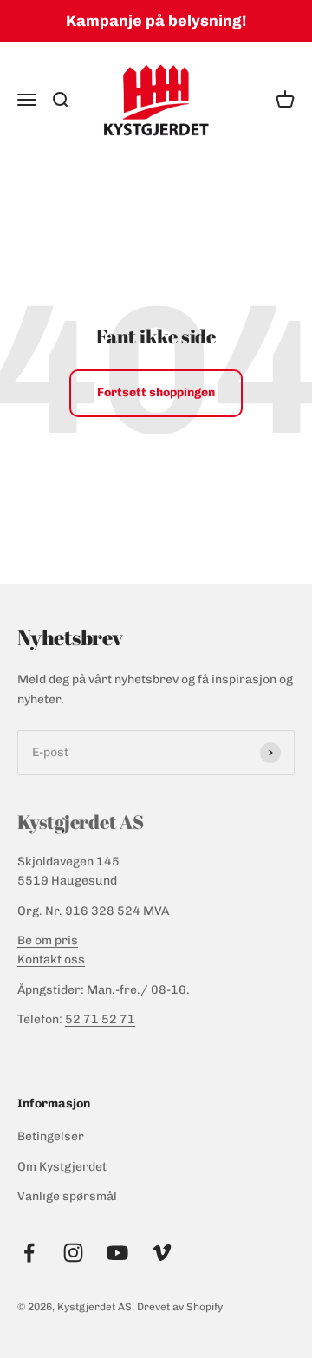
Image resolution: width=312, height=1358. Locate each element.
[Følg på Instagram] (73, 1252)
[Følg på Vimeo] (161, 1252)
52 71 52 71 (100, 1019)
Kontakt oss (51, 959)
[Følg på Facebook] (29, 1252)
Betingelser (50, 1136)
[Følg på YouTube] (117, 1252)
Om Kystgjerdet (62, 1166)
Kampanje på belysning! (156, 20)
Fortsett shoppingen (156, 392)
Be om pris (47, 940)
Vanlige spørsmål (67, 1196)
